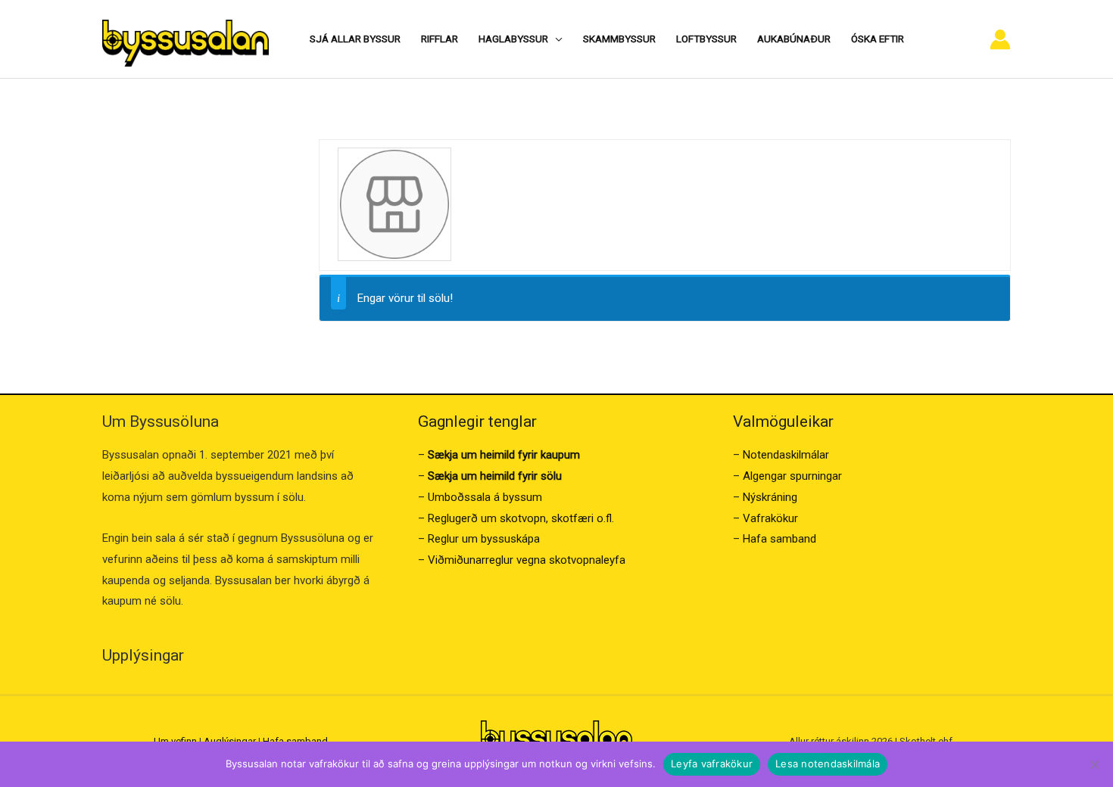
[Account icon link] (1000, 39)
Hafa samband (779, 539)
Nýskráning (770, 497)
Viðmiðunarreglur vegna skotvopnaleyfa (526, 560)
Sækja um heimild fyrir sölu (495, 476)
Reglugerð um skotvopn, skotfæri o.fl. (521, 518)
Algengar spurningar (792, 476)
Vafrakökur (770, 518)
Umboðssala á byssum (485, 497)
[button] (555, 39)
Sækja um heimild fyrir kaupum (504, 455)
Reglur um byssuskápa (484, 539)
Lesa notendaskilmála (827, 763)
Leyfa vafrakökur (712, 763)
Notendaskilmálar (786, 455)
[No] (1094, 764)
